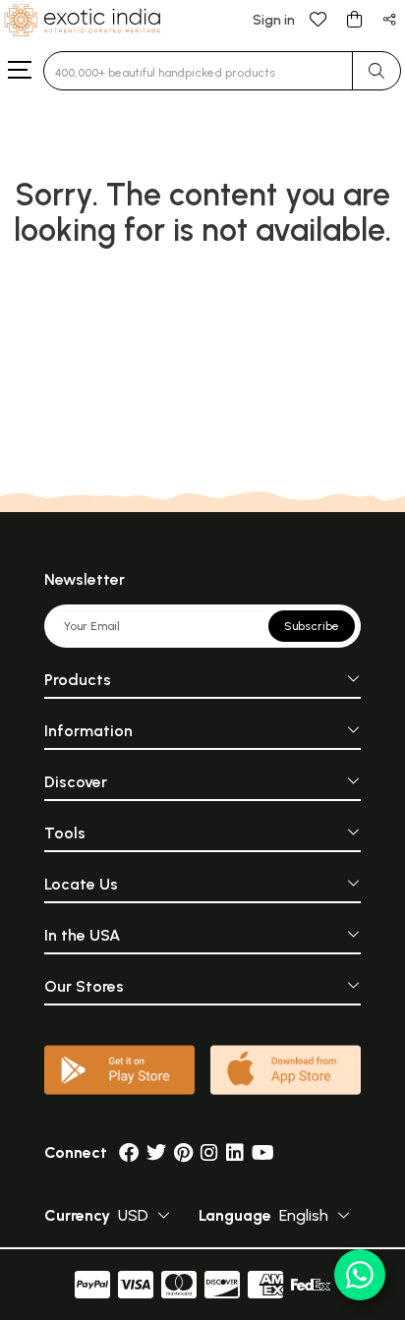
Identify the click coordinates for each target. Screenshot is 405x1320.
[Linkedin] (235, 1152)
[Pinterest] (183, 1152)
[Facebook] (129, 1152)
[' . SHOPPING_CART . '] (354, 18)
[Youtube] (263, 1152)
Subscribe (311, 626)
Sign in (274, 20)
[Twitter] (156, 1152)
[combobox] (198, 70)
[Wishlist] (318, 18)
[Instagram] (209, 1152)
